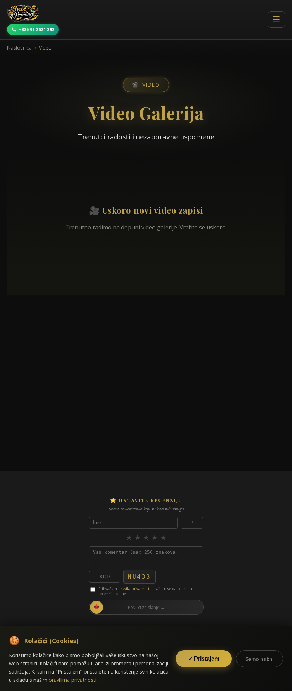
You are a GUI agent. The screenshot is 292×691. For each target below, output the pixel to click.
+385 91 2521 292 (36, 29)
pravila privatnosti (134, 588)
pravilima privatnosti (73, 679)
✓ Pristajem (203, 659)
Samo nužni (259, 659)
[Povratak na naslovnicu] (23, 13)
